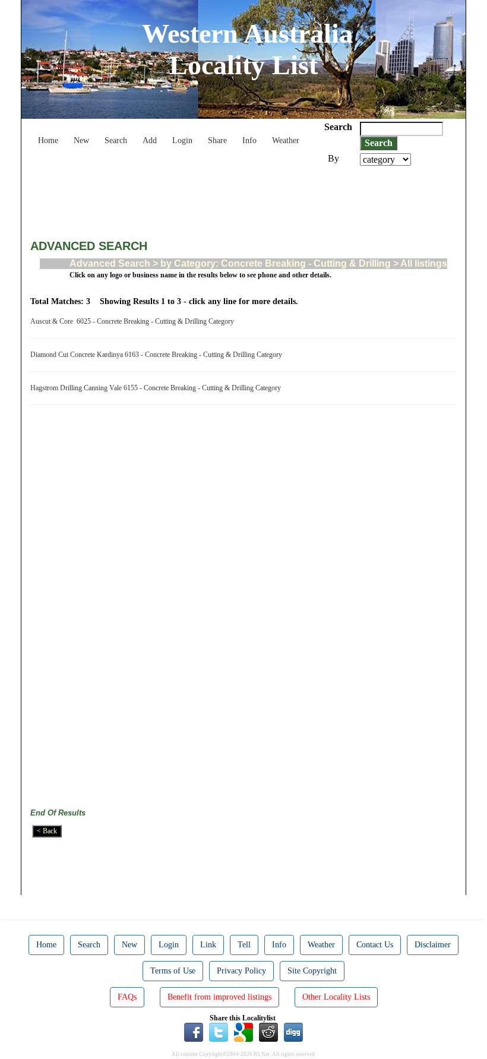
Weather (285, 140)
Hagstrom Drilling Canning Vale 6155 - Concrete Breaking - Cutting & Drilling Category (157, 388)
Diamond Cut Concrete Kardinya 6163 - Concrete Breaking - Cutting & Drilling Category (158, 354)
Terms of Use (172, 970)
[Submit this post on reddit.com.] (268, 1032)
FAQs (127, 996)
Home (48, 140)
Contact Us (374, 944)
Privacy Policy (241, 970)
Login (182, 140)
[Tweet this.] (218, 1032)
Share (217, 140)
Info (249, 140)
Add (150, 140)
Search (116, 140)
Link (208, 944)
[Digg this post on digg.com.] (293, 1032)
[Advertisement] (246, 198)
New (81, 140)
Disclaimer (433, 944)
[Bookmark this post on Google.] (243, 1032)
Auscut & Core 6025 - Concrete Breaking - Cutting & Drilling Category (134, 321)
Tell (244, 944)
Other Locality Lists (336, 996)
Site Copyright (312, 970)
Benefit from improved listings (219, 996)
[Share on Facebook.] (193, 1032)
